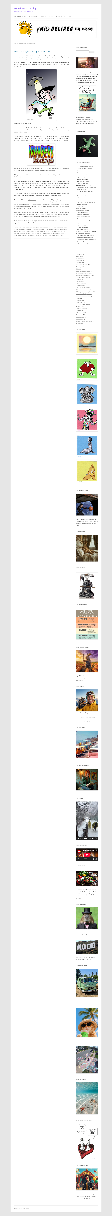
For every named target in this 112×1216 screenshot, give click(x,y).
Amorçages (79, 260)
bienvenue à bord (53, 227)
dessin (60, 227)
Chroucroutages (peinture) (83, 273)
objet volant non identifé (23, 233)
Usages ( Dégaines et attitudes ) (84, 321)
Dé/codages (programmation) (84, 275)
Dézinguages (79, 285)
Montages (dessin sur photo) (83, 296)
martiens (36, 231)
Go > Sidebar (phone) (20, 16)
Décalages (78, 279)
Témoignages (79, 317)
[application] (87, 821)
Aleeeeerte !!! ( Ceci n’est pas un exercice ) (32, 51)
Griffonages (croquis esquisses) (84, 292)
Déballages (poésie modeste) (83, 277)
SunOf (61, 235)
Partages (78, 298)
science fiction (46, 233)
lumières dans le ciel (21, 231)
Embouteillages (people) (82, 287)
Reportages (79, 310)
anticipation (45, 227)
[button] (87, 820)
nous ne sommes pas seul (52, 231)
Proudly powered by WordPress (21, 1208)
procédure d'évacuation (36, 233)
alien (40, 227)
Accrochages (79, 256)
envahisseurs (20, 229)
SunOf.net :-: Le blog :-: (26, 8)
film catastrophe (39, 229)
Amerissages (79, 258)
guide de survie (55, 229)
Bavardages (79, 267)
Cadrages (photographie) (82, 271)
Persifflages (79, 300)
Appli (70, 16)
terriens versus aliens (33, 235)
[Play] (78, 838)
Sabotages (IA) (80, 313)
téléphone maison (22, 235)
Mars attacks (30, 231)
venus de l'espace (43, 235)
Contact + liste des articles (57, 16)
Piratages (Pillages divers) (82, 304)
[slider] (85, 838)
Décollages (79, 281)
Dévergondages (80, 283)
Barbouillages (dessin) (81, 264)
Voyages (78, 323)
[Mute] (93, 838)
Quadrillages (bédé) (81, 308)
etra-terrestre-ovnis (29, 229)
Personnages (79, 302)
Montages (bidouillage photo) (84, 294)
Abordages (29, 227)
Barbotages (79, 262)
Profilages (78, 306)
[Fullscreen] (96, 838)
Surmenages (79, 315)
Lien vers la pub (87, 721)
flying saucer (47, 229)
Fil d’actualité (33, 16)
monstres (42, 231)
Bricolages (78, 269)
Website (43, 16)
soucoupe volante (55, 233)
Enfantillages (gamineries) (82, 290)
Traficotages (79, 319)
